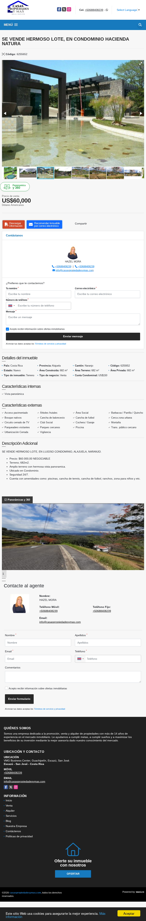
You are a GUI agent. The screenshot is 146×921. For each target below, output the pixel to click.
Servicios (11, 815)
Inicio (9, 800)
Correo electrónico (86, 288)
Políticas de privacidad (19, 836)
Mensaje (11, 311)
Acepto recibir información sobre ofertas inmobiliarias (38, 688)
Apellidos (81, 635)
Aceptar (128, 913)
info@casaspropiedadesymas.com (75, 270)
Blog (8, 820)
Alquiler (10, 810)
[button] (141, 63)
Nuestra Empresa (16, 826)
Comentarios (12, 667)
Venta (9, 805)
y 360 (19, 186)
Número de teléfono (17, 299)
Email (9, 651)
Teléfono (81, 651)
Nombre (10, 635)
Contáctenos (13, 831)
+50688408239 (94, 9)
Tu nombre (12, 288)
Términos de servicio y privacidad (50, 344)
